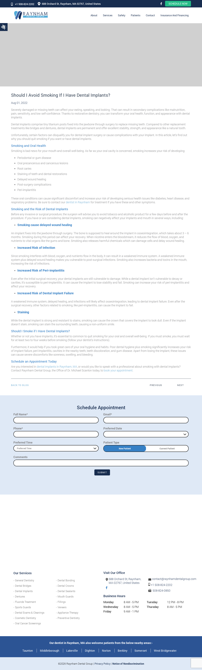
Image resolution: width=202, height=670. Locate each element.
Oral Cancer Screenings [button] (28, 623)
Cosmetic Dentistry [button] (25, 618)
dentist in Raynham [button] (78, 202)
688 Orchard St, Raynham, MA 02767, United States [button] (71, 3)
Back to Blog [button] (20, 385)
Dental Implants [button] (24, 591)
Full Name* (20, 414)
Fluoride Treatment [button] (25, 601)
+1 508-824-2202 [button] (24, 4)
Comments (20, 457)
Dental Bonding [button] (66, 580)
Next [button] (180, 385)
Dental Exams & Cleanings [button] (29, 612)
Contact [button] (150, 15)
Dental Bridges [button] (23, 585)
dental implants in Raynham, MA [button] (57, 366)
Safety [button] (121, 15)
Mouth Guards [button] (66, 596)
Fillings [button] (62, 601)
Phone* (18, 428)
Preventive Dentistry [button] (69, 618)
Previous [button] (156, 385)
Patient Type (111, 442)
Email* (107, 414)
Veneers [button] (62, 607)
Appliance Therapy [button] (68, 612)
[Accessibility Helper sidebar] (4, 27)
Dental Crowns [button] (66, 585)
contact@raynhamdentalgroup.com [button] (174, 579)
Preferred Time (23, 442)
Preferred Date (112, 428)
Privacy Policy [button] (102, 663)
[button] (161, 3)
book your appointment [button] (118, 370)
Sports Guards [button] (23, 607)
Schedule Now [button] (178, 3)
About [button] (94, 15)
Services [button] (107, 15)
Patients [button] (135, 15)
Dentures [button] (20, 596)
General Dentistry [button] (24, 580)
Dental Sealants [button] (66, 591)
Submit (102, 472)
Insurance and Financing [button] (174, 15)
